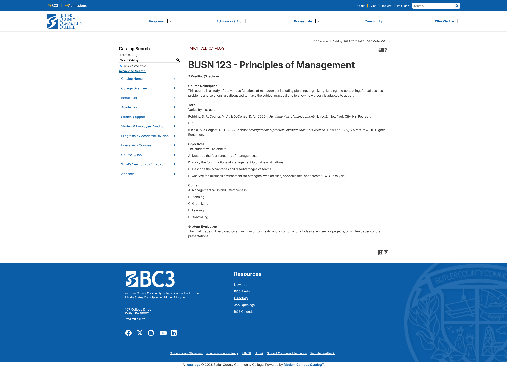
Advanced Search (132, 71)
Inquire (386, 5)
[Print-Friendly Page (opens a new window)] (380, 50)
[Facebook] (128, 332)
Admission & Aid (229, 21)
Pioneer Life (303, 21)
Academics (129, 107)
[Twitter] (140, 332)
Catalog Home (132, 79)
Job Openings (244, 305)
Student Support (133, 117)
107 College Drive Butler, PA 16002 (138, 311)
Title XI (246, 353)
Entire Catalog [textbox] (128, 55)
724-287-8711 (135, 319)
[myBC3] (54, 5)
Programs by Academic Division (145, 136)
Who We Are (444, 21)
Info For (402, 5)
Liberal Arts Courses (136, 145)
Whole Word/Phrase (135, 65)
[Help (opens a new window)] (385, 50)
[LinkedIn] (174, 332)
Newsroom (242, 285)
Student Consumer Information (287, 353)
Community (373, 21)
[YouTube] (163, 332)
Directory (241, 298)
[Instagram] (151, 332)
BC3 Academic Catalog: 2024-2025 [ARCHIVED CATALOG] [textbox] (350, 41)
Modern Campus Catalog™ (304, 365)
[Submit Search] (457, 6)
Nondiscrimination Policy (222, 353)
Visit (373, 5)
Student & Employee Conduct (142, 126)
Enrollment (129, 98)
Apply (361, 5)
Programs (156, 21)
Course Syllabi (132, 155)
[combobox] (352, 41)
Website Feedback (322, 353)
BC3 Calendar (244, 311)
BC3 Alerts (242, 291)
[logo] (64, 20)
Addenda (128, 174)
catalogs (193, 365)
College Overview (134, 88)
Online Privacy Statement (186, 353)
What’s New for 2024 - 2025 (142, 164)
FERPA (259, 353)
